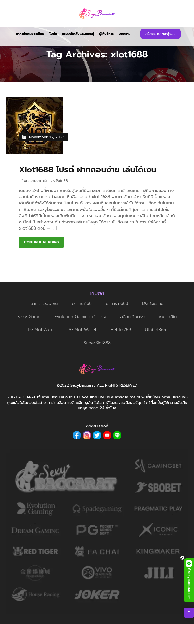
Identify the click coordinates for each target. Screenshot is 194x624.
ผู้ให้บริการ (106, 33)
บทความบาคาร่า (35, 180)
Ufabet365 (155, 329)
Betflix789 (121, 329)
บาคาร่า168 (82, 303)
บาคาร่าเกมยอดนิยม (30, 33)
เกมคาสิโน (168, 316)
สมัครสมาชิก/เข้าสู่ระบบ (161, 34)
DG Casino (153, 303)
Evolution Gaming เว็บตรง (80, 316)
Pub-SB (62, 180)
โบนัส (53, 33)
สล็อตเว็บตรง (132, 316)
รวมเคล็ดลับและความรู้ (78, 33)
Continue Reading (41, 242)
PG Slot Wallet (82, 329)
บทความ (124, 33)
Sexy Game (28, 316)
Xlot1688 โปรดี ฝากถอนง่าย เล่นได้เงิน (87, 169)
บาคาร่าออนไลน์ (44, 303)
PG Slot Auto (41, 329)
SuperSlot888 (97, 343)
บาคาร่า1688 (117, 303)
